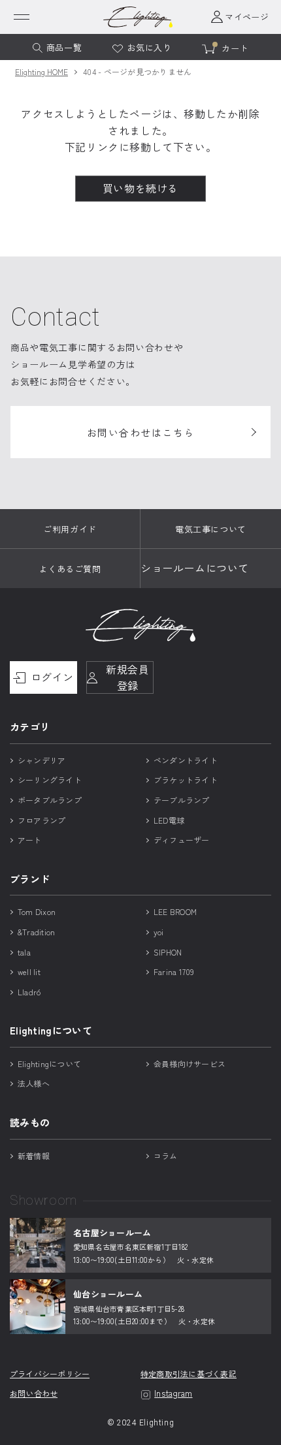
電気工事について (210, 529)
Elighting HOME (41, 71)
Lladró (29, 991)
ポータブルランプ (50, 799)
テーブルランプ (182, 799)
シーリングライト (50, 779)
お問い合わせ (34, 1394)
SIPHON (168, 951)
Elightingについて (49, 1063)
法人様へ (34, 1083)
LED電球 (169, 820)
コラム (166, 1155)
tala (24, 951)
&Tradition (36, 931)
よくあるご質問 (70, 569)
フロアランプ (41, 820)
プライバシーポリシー (50, 1374)
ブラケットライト (186, 779)
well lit (29, 971)
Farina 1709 (174, 971)
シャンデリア (41, 760)
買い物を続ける (140, 188)
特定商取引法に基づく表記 (188, 1374)
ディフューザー (182, 839)
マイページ (247, 17)
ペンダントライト (186, 760)
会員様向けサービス (189, 1063)
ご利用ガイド (69, 529)
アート (30, 839)
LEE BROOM (175, 911)
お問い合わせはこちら (141, 432)
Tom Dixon (37, 911)
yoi (159, 931)
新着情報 (34, 1155)
